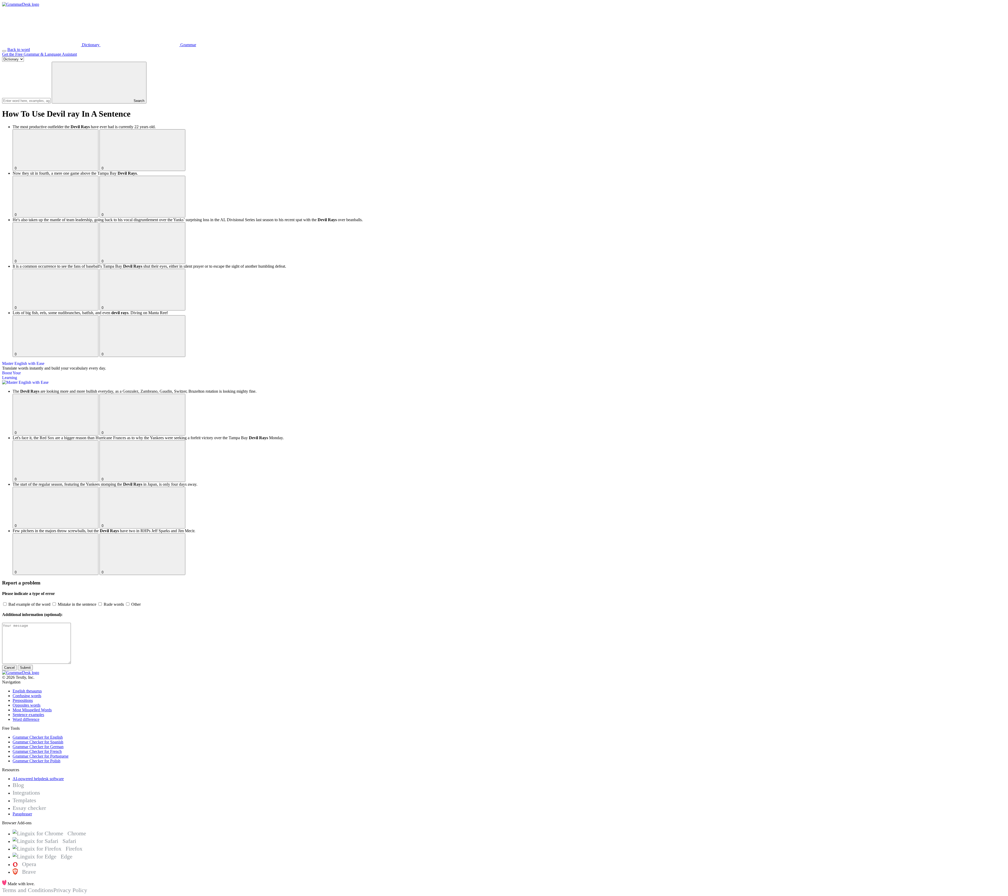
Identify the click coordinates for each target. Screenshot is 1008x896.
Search (138, 101)
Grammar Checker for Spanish (38, 742)
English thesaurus (27, 691)
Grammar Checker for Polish (36, 761)
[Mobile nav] (4, 51)
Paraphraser (22, 814)
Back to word (18, 49)
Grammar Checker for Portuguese (41, 756)
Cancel (9, 668)
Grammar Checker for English (38, 737)
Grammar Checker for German (38, 746)
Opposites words (26, 705)
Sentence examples (28, 714)
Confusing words (27, 695)
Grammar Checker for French (37, 751)
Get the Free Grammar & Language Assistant (39, 54)
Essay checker (29, 808)
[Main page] (20, 4)
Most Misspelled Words (32, 710)
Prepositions (23, 700)
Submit (25, 668)
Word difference (26, 719)
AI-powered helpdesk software (38, 778)
